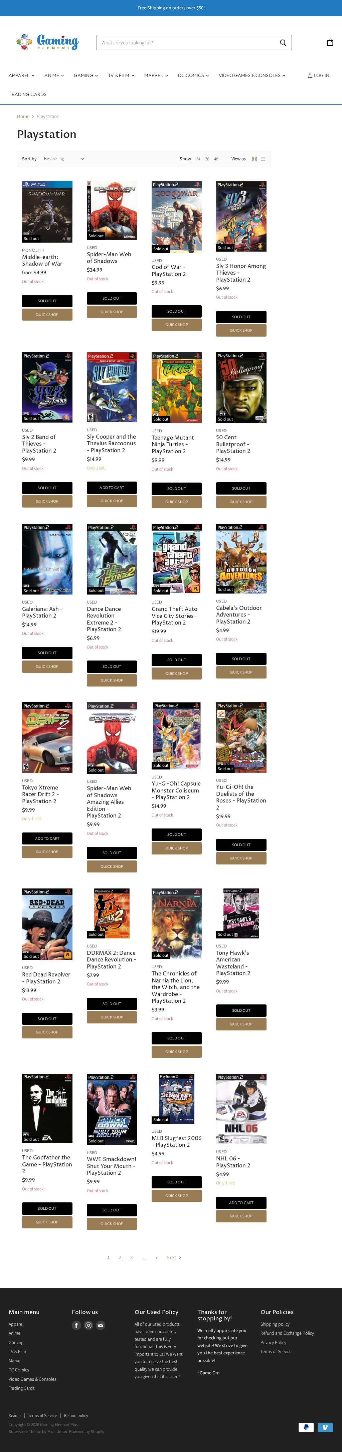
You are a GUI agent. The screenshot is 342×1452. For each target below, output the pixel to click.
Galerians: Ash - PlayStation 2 (42, 613)
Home (23, 116)
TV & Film (119, 75)
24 (198, 159)
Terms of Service (276, 1351)
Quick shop (47, 314)
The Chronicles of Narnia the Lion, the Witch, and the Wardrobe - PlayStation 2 (176, 987)
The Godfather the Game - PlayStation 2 (47, 1164)
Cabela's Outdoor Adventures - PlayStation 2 (239, 615)
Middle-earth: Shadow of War (42, 261)
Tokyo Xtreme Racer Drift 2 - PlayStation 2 (40, 794)
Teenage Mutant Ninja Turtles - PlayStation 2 (173, 445)
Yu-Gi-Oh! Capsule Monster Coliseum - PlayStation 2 (176, 790)
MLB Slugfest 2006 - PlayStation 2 (177, 1142)
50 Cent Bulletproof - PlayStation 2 (233, 444)
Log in (321, 75)
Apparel (20, 75)
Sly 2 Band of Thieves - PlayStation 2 (39, 444)
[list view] (263, 159)
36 (207, 159)
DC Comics (191, 75)
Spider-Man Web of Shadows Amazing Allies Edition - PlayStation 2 (109, 802)
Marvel (154, 75)
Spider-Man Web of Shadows (109, 258)
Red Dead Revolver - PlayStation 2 (46, 978)
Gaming (84, 75)
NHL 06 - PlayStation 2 (233, 1162)
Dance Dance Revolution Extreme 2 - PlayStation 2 (104, 619)
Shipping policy (275, 1324)
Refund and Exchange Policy (287, 1333)
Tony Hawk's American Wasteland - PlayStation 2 (233, 963)
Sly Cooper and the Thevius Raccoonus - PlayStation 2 (111, 444)
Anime (52, 75)
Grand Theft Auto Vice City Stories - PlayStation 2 (175, 616)
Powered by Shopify (86, 1432)
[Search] (283, 42)
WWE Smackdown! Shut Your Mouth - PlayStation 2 (111, 1166)
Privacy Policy (273, 1342)
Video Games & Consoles (250, 75)
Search (15, 1416)
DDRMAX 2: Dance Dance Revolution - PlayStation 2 (111, 960)
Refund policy (76, 1416)
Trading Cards (27, 94)
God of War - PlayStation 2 (169, 271)
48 (216, 159)
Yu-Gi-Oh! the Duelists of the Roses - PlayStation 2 (241, 797)
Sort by (29, 159)
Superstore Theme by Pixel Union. (38, 1432)
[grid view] (254, 159)
